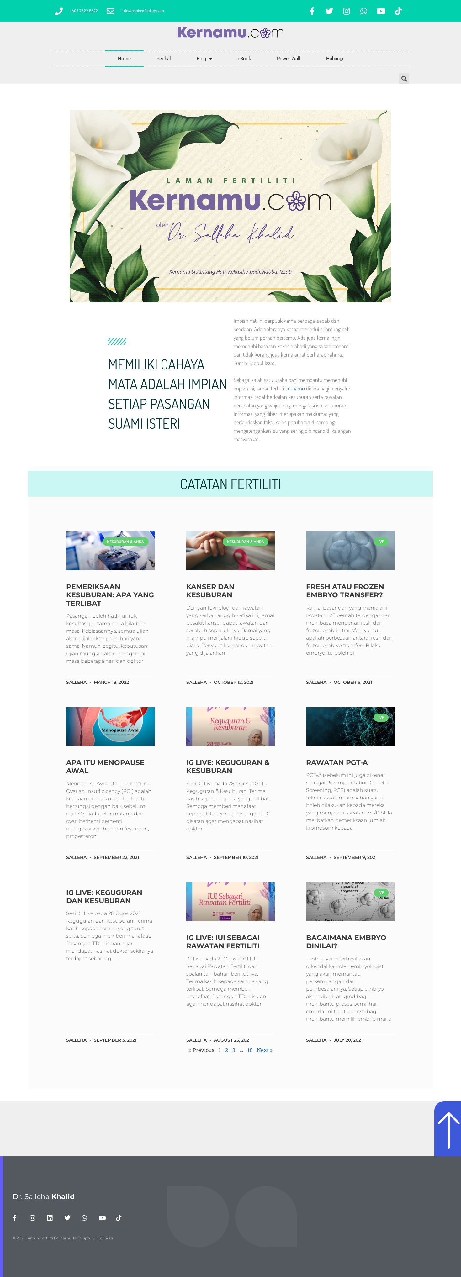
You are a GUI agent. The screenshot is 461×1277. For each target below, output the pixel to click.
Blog (201, 58)
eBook (244, 58)
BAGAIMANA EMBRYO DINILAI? (346, 942)
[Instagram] (346, 11)
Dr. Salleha (44, 1196)
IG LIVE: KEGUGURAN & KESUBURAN (227, 766)
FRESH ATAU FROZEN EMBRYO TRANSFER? (345, 591)
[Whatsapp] (364, 11)
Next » (265, 1050)
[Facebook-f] (312, 11)
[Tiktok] (398, 11)
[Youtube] (381, 11)
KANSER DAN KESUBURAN (210, 591)
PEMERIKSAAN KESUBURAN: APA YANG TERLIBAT (110, 595)
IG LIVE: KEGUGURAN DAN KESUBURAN (104, 896)
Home (124, 58)
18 (249, 1050)
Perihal (163, 58)
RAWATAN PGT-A (337, 762)
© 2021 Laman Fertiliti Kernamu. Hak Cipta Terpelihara (63, 1238)
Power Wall (288, 58)
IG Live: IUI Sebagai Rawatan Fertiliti (223, 942)
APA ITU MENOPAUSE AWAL (105, 766)
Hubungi (334, 58)
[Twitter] (329, 11)
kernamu (295, 388)
